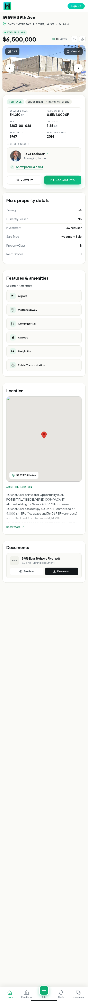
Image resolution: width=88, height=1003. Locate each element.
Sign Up (76, 6)
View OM (26, 180)
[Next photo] (78, 68)
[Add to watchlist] (74, 39)
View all (75, 51)
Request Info (65, 180)
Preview (29, 571)
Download (63, 571)
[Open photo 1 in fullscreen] (44, 68)
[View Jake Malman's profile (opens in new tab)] (15, 156)
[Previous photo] (9, 68)
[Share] (82, 39)
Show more (13, 526)
